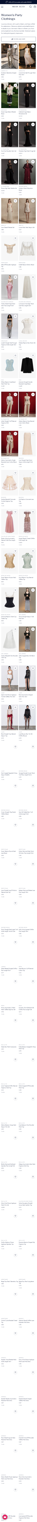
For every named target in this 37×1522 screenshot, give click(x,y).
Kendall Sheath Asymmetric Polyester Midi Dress (8, 1399)
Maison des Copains (7, 302)
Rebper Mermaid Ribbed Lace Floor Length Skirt (27, 891)
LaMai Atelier (23, 341)
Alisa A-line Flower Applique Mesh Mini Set (8, 1204)
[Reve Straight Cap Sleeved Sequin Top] (9, 717)
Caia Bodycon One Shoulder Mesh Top (26, 1126)
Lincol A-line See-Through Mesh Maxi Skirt (27, 74)
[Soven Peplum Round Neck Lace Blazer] (9, 834)
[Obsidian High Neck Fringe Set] (27, 134)
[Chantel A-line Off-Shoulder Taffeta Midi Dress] (27, 1421)
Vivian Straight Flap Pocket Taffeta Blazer (8, 813)
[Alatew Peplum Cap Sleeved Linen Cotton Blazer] (27, 404)
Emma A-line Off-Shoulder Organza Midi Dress (8, 1517)
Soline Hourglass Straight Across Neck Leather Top (25, 1204)
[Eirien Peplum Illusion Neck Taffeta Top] (9, 561)
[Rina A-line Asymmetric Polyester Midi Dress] (27, 1460)
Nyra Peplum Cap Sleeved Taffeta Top (26, 578)
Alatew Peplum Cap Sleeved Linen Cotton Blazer (26, 422)
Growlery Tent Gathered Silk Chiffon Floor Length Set (26, 1008)
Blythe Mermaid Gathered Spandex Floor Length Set (8, 1165)
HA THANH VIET (5, 419)
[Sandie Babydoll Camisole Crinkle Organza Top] (9, 483)
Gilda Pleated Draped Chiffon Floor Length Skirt (9, 969)
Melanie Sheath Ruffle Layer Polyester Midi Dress (26, 1321)
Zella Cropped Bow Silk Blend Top (27, 656)
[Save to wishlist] (15, 46)
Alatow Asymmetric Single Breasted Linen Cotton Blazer (9, 461)
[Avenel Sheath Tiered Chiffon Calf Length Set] (27, 522)
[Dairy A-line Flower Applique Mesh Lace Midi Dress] (27, 1343)
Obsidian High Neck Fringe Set (27, 151)
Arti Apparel (22, 615)
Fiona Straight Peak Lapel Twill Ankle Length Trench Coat (9, 930)
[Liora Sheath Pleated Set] (9, 211)
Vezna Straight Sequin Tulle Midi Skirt (26, 617)
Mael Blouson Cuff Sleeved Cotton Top (26, 969)
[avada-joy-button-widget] (4, 1517)
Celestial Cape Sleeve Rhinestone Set (25, 113)
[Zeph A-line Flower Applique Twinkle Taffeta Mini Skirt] (9, 678)
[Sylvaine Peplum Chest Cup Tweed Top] (9, 600)
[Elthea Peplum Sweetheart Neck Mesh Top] (9, 365)
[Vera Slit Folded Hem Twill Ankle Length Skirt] (27, 795)
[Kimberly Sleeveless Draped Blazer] (9, 56)
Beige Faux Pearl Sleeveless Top (9, 1281)
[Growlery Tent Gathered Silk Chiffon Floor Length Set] (27, 991)
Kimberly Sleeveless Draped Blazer (8, 74)
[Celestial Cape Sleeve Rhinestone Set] (27, 95)
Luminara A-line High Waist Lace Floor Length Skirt (26, 304)
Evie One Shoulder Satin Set (8, 151)
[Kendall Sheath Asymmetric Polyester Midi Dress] (9, 1382)
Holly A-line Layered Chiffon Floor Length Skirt (26, 930)
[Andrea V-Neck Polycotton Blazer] (27, 172)
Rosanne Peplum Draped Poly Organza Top (27, 1243)
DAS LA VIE (4, 1045)
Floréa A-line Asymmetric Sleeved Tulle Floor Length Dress (8, 539)
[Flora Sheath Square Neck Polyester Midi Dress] (9, 1421)
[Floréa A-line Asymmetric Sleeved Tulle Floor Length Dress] (9, 522)
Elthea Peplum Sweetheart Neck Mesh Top (8, 383)
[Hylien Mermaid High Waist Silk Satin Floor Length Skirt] (27, 834)
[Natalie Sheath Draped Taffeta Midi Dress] (27, 1382)
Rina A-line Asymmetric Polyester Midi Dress (25, 1478)
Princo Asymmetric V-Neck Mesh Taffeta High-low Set (8, 1008)
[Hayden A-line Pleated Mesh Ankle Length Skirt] (9, 1343)
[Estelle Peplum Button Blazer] (27, 248)
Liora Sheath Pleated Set (7, 227)
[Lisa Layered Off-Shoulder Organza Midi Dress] (27, 1499)
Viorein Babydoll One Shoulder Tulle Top (9, 656)
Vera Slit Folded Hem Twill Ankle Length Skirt (26, 813)
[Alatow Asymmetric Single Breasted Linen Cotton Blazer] (9, 443)
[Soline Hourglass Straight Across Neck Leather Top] (27, 1186)
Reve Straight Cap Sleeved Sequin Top (8, 735)
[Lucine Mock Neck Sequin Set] (27, 211)
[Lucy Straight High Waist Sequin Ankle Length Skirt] (27, 443)
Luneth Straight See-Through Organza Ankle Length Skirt (9, 344)
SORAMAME (4, 341)
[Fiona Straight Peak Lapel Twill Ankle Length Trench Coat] (9, 913)
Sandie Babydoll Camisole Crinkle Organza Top (8, 500)
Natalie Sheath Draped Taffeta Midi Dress (25, 1399)
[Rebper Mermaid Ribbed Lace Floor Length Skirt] (27, 874)
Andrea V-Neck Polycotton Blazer (26, 189)
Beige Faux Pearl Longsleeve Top (26, 1282)
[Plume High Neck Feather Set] (9, 172)
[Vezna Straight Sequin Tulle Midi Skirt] (27, 600)
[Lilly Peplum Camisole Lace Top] (27, 483)
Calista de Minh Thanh (8, 536)
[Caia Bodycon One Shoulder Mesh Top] (27, 1108)
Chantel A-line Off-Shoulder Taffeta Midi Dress (26, 1439)
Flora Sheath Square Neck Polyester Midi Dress (8, 1439)
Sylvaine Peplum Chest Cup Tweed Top (8, 617)
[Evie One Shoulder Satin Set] (9, 134)
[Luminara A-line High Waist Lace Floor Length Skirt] (27, 287)
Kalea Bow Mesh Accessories (8, 1047)
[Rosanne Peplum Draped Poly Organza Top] (27, 1226)
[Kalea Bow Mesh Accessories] (9, 1030)
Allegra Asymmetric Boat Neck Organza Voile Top (27, 1165)
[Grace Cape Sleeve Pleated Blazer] (9, 95)
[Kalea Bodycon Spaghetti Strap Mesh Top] (27, 1030)
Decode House (23, 186)
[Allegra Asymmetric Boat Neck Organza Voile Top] (27, 1147)
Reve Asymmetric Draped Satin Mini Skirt (26, 696)
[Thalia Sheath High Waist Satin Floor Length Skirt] (9, 287)
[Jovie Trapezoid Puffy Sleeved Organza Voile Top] (9, 1069)
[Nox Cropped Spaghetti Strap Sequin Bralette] (9, 756)
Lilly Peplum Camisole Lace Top (26, 500)
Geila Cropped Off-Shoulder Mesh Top (26, 1087)
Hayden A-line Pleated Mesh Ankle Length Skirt (8, 1360)
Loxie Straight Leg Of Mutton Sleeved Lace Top (9, 891)
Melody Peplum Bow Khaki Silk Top (27, 344)
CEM (2, 380)
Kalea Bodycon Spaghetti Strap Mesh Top (27, 1048)
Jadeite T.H (4, 71)
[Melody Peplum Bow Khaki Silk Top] (27, 326)
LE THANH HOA (23, 110)
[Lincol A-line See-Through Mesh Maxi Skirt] (27, 56)
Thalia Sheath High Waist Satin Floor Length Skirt (8, 304)
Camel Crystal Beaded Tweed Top (9, 1321)
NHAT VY (3, 225)
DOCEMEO (4, 110)
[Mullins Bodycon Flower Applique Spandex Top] (9, 1226)
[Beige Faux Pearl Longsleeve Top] (27, 1265)
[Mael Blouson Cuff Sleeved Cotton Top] (27, 952)
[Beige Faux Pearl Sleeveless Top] (9, 1265)
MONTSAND (4, 263)
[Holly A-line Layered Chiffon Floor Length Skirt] (27, 913)
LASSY (2, 693)
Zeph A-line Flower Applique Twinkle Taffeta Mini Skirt (8, 696)
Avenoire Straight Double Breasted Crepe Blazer (25, 383)
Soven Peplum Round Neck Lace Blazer (8, 852)
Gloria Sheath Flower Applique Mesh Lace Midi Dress (9, 1478)
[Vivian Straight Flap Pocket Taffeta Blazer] (9, 795)
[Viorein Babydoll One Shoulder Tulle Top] (9, 639)
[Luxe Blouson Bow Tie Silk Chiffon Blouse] (27, 717)
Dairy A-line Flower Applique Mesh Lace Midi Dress (26, 1360)
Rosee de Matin (23, 536)
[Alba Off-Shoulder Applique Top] (9, 248)
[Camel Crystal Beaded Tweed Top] (9, 1304)
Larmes (3, 966)
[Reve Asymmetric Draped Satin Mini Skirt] (27, 678)
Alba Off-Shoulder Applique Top (8, 265)
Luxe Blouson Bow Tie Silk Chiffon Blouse (25, 735)
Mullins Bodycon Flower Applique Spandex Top (7, 1243)
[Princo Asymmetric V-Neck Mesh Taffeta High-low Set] (9, 991)
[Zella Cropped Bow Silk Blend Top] (27, 639)
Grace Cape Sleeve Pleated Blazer (8, 113)
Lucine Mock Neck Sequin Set (27, 227)
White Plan (4, 849)
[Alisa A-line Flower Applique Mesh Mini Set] (9, 1186)
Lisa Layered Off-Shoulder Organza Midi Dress (26, 1517)
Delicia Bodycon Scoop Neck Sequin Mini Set (8, 1126)
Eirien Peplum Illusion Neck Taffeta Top (8, 578)
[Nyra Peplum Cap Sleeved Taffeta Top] (27, 561)
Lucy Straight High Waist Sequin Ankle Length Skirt (26, 461)
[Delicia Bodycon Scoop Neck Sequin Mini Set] (9, 1108)
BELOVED (21, 458)
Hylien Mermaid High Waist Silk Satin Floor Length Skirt (26, 852)
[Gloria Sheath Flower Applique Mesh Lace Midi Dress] (9, 1460)
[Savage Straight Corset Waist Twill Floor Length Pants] (27, 756)
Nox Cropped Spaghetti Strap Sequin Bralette (9, 774)
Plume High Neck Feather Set (9, 188)
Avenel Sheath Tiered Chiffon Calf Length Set (27, 539)
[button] (2, 7)
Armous (21, 1318)
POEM (20, 966)
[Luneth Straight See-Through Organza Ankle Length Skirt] (9, 326)
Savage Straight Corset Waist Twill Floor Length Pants (27, 774)
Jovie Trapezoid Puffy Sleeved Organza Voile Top (9, 1087)
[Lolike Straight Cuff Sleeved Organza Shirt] (9, 404)
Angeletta (22, 71)
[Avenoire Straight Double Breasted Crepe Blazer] (27, 365)
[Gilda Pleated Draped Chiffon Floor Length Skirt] (9, 952)
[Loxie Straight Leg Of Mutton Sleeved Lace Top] (9, 874)
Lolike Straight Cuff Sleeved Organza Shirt (8, 422)
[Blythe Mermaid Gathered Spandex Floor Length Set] (9, 1147)
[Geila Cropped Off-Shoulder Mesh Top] (27, 1069)
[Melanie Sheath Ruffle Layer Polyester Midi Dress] (27, 1304)
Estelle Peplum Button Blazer (26, 265)
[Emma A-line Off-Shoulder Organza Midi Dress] (9, 1499)
